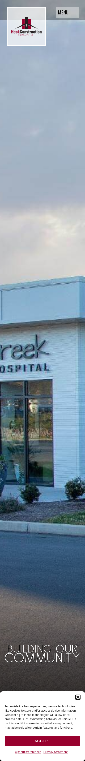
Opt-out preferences (28, 752)
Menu (63, 12)
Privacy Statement (55, 752)
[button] (78, 697)
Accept (42, 741)
